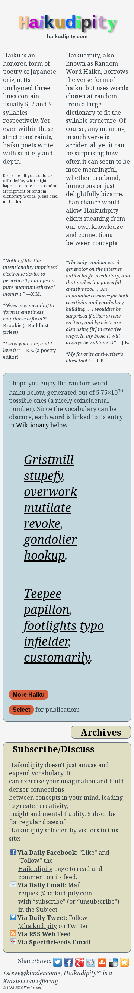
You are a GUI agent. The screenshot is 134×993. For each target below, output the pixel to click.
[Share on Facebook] (68, 962)
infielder (46, 641)
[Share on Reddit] (90, 962)
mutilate (47, 507)
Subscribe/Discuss (54, 749)
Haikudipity (35, 869)
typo (92, 625)
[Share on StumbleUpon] (102, 962)
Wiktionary (32, 425)
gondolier (50, 539)
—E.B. (94, 357)
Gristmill (49, 459)
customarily (57, 657)
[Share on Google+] (79, 962)
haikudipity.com (67, 36)
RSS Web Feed (50, 934)
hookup (44, 555)
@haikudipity (37, 926)
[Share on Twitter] (57, 962)
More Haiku (29, 694)
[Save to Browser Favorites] (124, 962)
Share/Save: (34, 961)
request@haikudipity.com (55, 893)
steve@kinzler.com (31, 973)
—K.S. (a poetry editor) (29, 350)
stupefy (43, 475)
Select (21, 710)
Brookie (12, 325)
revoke (42, 523)
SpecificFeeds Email (59, 942)
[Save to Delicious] (113, 962)
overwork (50, 491)
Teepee (42, 593)
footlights (50, 625)
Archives (100, 732)
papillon (46, 609)
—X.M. (30, 277)
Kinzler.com (19, 981)
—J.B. (98, 302)
